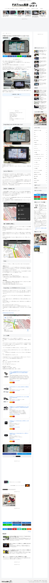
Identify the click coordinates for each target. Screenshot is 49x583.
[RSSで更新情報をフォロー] (29, 529)
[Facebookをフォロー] (9, 529)
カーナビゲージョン (5, 489)
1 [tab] (23, 18)
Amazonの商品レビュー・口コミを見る (15, 380)
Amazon (11, 382)
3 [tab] (25, 18)
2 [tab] (24, 18)
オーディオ (40, 148)
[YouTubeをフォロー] (14, 529)
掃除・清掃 (40, 176)
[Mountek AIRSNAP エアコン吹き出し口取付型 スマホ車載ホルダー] (6, 388)
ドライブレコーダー (40, 160)
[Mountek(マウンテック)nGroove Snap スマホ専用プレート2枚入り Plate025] (6, 422)
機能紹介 (40, 178)
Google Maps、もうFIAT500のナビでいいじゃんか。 (17, 118)
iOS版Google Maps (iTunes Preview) (8, 312)
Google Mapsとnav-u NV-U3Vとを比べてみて (16, 112)
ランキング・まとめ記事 (40, 170)
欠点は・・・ (12, 117)
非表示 (20, 94)
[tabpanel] (6, 13)
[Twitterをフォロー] (5, 529)
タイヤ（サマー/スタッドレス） (40, 156)
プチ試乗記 (40, 168)
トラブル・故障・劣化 (40, 158)
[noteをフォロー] (19, 529)
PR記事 (40, 142)
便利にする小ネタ (40, 172)
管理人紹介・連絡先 (44, 580)
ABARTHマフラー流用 (40, 130)
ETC (40, 134)
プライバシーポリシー (30, 580)
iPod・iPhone (40, 140)
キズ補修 (40, 152)
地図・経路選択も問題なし (13, 116)
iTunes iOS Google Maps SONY (12, 489)
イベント (40, 146)
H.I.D (40, 138)
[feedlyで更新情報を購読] (24, 529)
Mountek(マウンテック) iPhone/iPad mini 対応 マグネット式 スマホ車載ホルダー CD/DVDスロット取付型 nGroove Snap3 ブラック (19, 407)
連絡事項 (40, 182)
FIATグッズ (40, 136)
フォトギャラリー (40, 164)
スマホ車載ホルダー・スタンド (40, 154)
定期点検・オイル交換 (40, 174)
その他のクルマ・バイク (40, 144)
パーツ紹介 (40, 162)
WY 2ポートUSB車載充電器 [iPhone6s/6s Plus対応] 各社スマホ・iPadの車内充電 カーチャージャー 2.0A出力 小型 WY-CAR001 (18, 372)
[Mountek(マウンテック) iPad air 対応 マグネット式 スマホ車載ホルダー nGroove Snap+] (6, 398)
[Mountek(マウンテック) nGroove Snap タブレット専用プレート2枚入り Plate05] (6, 435)
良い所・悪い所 (40, 180)
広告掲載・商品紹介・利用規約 (37, 580)
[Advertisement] (24, 25)
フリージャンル (40, 166)
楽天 (13, 382)
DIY (40, 132)
